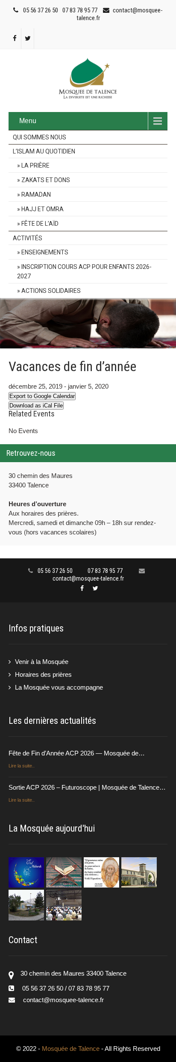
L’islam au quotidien (44, 151)
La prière (35, 165)
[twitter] (27, 38)
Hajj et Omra (42, 209)
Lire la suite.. (22, 765)
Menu (27, 120)
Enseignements (44, 252)
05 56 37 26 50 (40, 10)
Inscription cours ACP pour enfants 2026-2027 (84, 271)
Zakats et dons (45, 180)
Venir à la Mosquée (41, 661)
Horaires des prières (43, 674)
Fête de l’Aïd (40, 223)
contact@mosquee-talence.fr (88, 578)
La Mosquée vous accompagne (59, 687)
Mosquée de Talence (71, 1048)
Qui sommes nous (39, 137)
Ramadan (36, 194)
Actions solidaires (51, 290)
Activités (27, 238)
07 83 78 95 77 (79, 10)
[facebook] (15, 38)
